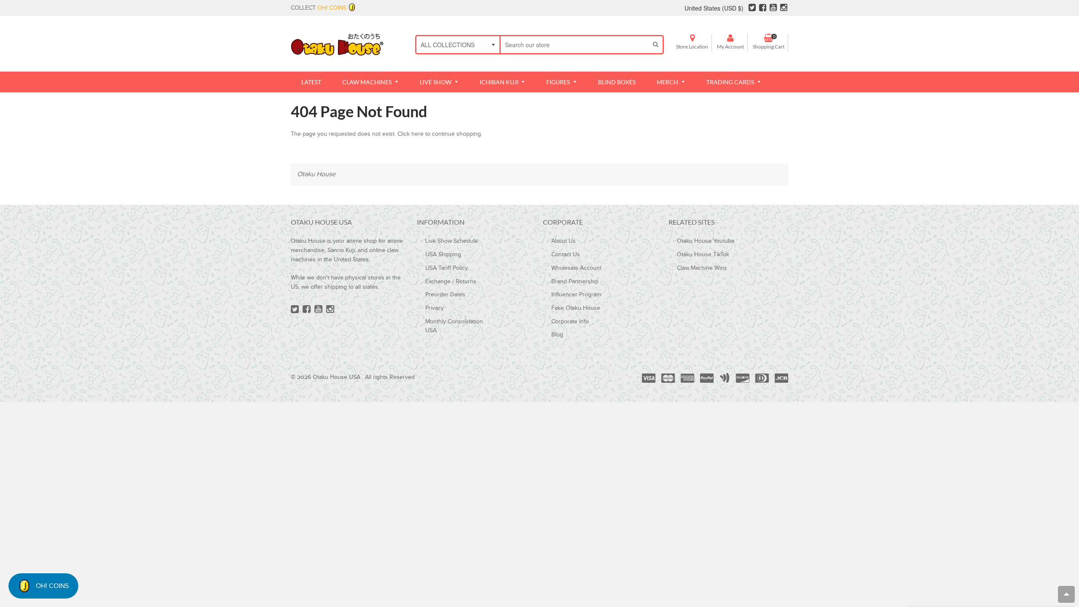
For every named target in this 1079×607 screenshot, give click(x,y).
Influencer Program (576, 294)
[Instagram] (783, 8)
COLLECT (318, 8)
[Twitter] (752, 8)
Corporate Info (570, 321)
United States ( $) (713, 8)
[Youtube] (773, 8)
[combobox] (575, 44)
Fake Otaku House (575, 308)
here (417, 134)
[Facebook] (762, 8)
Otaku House (316, 174)
